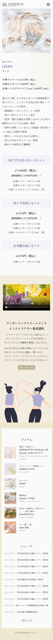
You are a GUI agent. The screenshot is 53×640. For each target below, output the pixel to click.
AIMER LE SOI (26, 469)
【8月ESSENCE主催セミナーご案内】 (32, 559)
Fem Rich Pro (26, 514)
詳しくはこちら (26, 367)
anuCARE (24, 527)
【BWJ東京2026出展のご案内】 (30, 579)
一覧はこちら (26, 620)
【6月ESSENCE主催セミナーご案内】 (32, 572)
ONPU (22, 483)
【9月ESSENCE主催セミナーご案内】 (32, 553)
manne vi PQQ (27, 498)
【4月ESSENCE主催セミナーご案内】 (32, 592)
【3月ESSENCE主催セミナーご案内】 (32, 598)
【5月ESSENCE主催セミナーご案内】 (32, 585)
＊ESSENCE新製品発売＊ (27, 611)
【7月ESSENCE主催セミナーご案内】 (32, 566)
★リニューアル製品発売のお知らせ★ (32, 605)
